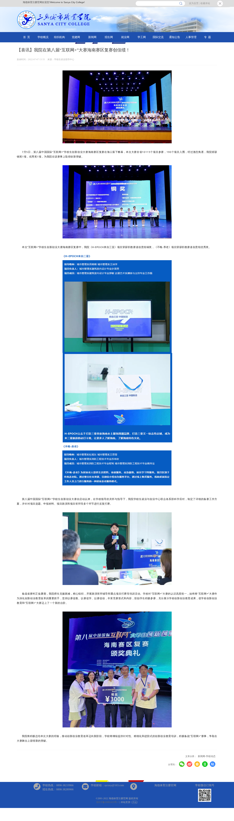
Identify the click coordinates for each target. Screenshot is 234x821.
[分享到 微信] (182, 764)
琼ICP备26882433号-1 (107, 802)
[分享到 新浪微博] (189, 764)
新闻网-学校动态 (206, 756)
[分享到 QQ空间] (197, 764)
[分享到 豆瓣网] (205, 764)
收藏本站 (205, 3)
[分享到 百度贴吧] (212, 764)
